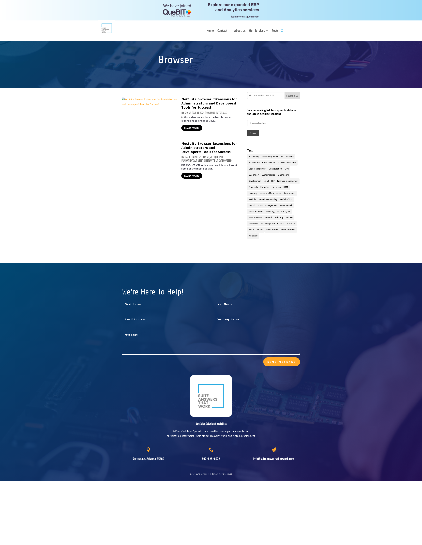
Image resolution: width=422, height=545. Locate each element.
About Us (240, 31)
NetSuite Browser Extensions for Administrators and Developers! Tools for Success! (209, 103)
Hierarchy (276, 187)
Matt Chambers (193, 157)
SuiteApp (279, 217)
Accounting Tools (270, 156)
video (251, 229)
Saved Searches (256, 211)
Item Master (289, 193)
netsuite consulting (268, 199)
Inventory (253, 193)
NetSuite (252, 199)
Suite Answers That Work (260, 217)
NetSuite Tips (286, 199)
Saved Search (286, 205)
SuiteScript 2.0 (268, 223)
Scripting (270, 211)
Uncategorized (223, 160)
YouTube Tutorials (216, 112)
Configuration (275, 168)
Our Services (257, 31)
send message (281, 361)
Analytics (290, 156)
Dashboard (283, 174)
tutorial (280, 223)
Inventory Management (271, 193)
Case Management (257, 168)
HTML (286, 187)
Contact (222, 31)
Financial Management (287, 181)
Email (266, 181)
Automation (254, 162)
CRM (287, 168)
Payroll (252, 205)
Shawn (188, 112)
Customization (268, 174)
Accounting (254, 156)
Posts (275, 31)
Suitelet (289, 217)
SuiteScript (254, 223)
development (255, 181)
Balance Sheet (268, 162)
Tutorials (291, 223)
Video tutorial (272, 229)
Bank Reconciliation (287, 162)
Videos (259, 229)
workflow (253, 235)
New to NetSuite (206, 160)
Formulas (264, 187)
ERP (273, 181)
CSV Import (254, 174)
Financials (253, 187)
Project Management (267, 205)
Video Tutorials (288, 229)
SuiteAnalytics (283, 211)
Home (210, 31)
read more (191, 127)
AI (282, 156)
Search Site (292, 95)
